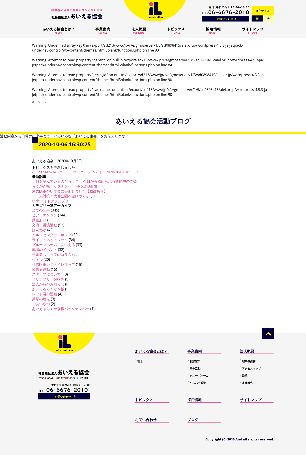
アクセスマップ (251, 368)
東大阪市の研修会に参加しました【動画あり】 (69, 191)
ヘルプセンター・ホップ (51, 234)
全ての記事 (41, 210)
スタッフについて (46, 274)
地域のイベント (44, 249)
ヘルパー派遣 (198, 383)
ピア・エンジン (44, 215)
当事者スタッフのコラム (51, 254)
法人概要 (247, 351)
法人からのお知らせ (48, 284)
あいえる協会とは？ (151, 351)
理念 (140, 361)
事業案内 (194, 351)
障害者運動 (41, 269)
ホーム (36, 102)
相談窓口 (195, 361)
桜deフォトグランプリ (50, 200)
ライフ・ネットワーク (50, 239)
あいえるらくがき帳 (48, 289)
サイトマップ (250, 399)
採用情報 (194, 399)
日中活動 (195, 368)
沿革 (245, 375)
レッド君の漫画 (44, 293)
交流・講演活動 (44, 224)
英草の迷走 (41, 298)
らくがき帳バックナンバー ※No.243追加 (64, 186)
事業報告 (247, 383)
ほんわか (39, 229)
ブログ (192, 419)
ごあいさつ (41, 303)
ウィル (37, 259)
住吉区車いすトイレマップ (53, 264)
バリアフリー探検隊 (48, 279)
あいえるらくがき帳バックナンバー (60, 308)
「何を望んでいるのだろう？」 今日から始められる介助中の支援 (84, 181)
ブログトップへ (85, 172)
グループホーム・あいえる (53, 244)
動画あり (39, 220)
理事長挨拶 (249, 361)
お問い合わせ (225, 19)
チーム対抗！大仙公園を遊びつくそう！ (64, 196)
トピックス (144, 399)
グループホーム (199, 375)
